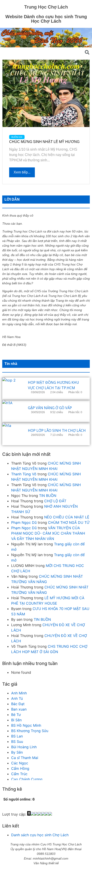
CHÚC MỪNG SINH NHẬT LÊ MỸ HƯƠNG (44, 142)
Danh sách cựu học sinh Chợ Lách (40, 835)
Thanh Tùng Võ (23, 474)
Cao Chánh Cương (26, 779)
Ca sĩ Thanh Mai (24, 757)
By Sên (17, 752)
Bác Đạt (18, 704)
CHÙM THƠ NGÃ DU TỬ (69, 522)
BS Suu (17, 741)
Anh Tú (17, 698)
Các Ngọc (19, 763)
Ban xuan (19, 709)
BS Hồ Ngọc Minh (26, 725)
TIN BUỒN (47, 495)
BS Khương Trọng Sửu (29, 730)
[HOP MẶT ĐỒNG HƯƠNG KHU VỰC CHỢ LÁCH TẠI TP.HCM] (13, 388)
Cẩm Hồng (20, 768)
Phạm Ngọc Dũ (24, 522)
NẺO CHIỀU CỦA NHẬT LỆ (66, 517)
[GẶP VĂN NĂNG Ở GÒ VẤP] (13, 411)
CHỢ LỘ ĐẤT (55, 501)
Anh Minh (19, 693)
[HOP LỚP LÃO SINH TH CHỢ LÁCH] (13, 434)
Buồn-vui (16, 137)
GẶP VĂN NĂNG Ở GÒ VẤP (50, 407)
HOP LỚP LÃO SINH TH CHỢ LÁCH (57, 430)
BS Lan (17, 736)
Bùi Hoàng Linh (24, 747)
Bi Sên (16, 720)
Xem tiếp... (22, 172)
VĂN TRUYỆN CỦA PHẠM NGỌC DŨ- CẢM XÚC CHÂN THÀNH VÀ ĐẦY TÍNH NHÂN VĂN (48, 533)
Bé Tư (16, 714)
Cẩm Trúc (19, 774)
